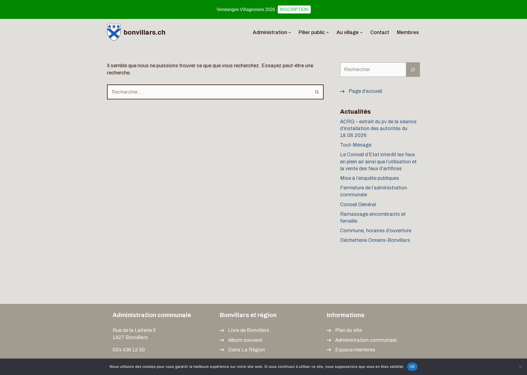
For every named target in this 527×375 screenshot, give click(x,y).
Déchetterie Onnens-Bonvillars (375, 240)
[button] (289, 32)
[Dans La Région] (242, 349)
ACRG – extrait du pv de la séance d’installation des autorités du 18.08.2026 (378, 128)
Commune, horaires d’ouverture (375, 230)
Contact (379, 32)
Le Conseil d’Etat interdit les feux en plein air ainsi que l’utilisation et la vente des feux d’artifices (378, 161)
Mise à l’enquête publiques (370, 178)
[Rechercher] (317, 92)
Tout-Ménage (355, 145)
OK (412, 366)
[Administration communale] (362, 340)
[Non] (520, 367)
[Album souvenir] (241, 340)
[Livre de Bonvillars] (244, 330)
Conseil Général (358, 204)
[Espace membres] (351, 349)
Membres (408, 32)
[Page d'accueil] (361, 91)
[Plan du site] (344, 330)
